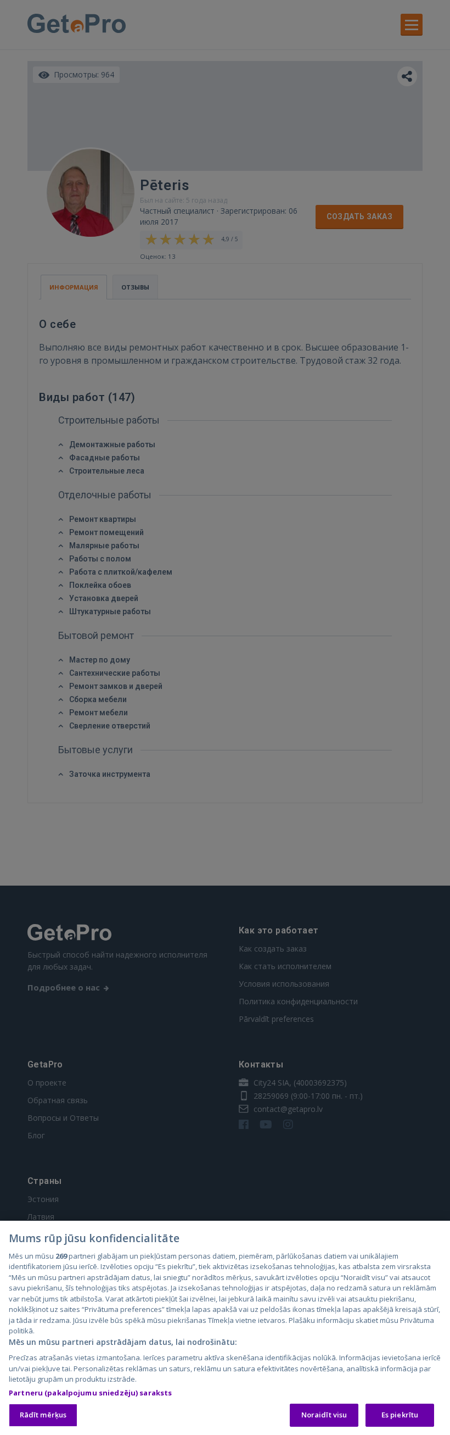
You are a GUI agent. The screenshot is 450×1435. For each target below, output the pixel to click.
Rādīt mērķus (43, 1415)
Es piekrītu (399, 1415)
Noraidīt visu (324, 1415)
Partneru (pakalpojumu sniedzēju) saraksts (90, 1393)
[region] (225, 1328)
